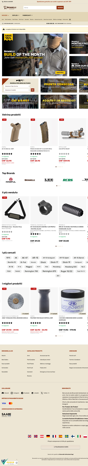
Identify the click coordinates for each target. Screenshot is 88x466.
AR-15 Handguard (49, 258)
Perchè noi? (72, 355)
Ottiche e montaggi (57, 19)
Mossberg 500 (71, 267)
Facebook (26, 393)
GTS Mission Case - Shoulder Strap (12, 227)
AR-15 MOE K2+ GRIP (8, 149)
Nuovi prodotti (5, 363)
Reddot (17, 271)
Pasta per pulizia (62, 331)
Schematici (5, 368)
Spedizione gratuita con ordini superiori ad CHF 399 (54, 1)
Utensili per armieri (47, 19)
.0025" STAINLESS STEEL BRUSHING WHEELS (15, 318)
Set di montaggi (62, 162)
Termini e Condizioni (74, 359)
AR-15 (35, 258)
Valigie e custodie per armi (7, 240)
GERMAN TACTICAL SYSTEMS (9, 225)
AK (16, 258)
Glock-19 (66, 262)
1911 (8, 258)
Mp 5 (83, 267)
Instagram (16, 393)
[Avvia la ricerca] (60, 7)
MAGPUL (4, 147)
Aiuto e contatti (8, 1)
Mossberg (56, 267)
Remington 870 (49, 271)
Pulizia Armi (65, 19)
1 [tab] (56, 167)
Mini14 (38, 266)
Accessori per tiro (38, 19)
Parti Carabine (8, 19)
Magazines (32, 162)
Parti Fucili (21, 19)
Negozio (4, 15)
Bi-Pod (23, 262)
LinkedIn (36, 393)
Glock (43, 262)
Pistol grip (4, 164)
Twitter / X (46, 393)
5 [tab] (62, 167)
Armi (3, 19)
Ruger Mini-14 (81, 271)
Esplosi (15, 15)
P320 (9, 271)
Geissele (33, 262)
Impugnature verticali (34, 333)
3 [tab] (59, 167)
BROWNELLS (62, 225)
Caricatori (27, 19)
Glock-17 (54, 262)
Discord (6, 393)
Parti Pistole (15, 19)
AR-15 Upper (64, 258)
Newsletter (5, 372)
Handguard (78, 262)
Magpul (29, 267)
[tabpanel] (34, 55)
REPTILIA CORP (62, 147)
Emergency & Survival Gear (47, 372)
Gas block (32, 242)
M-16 (19, 267)
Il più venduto (10, 192)
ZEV (58, 276)
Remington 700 (31, 271)
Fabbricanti (27, 15)
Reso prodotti (73, 363)
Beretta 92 (12, 262)
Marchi (4, 355)
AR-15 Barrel (79, 258)
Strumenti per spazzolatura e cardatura (10, 333)
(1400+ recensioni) (63, 23)
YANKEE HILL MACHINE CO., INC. (38, 225)
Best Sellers (5, 359)
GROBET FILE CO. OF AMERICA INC (10, 316)
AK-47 (25, 258)
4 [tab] (61, 167)
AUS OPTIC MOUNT (64, 149)
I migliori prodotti (12, 283)
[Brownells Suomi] (73, 436)
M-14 (11, 267)
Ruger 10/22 (66, 271)
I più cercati (9, 252)
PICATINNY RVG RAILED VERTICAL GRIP (41, 318)
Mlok (46, 267)
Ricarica (32, 19)
